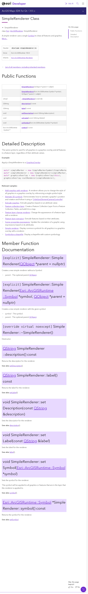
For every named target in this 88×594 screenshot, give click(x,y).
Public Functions (76, 31)
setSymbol (26, 123)
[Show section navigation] (83, 11)
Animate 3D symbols (13, 196)
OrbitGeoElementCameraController (48, 199)
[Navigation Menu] (83, 589)
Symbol (31, 35)
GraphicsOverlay (33, 162)
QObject (27, 264)
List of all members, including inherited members (25, 67)
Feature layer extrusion (14, 218)
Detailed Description (74, 35)
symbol (24, 127)
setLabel (25, 118)
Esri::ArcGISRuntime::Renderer (22, 57)
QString (9, 348)
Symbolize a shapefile (14, 234)
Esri (7, 31)
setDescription (27, 113)
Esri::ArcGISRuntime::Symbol (41, 468)
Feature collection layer (14, 206)
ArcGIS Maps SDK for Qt (14, 11)
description (26, 103)
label (23, 108)
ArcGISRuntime (16, 31)
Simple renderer (12, 228)
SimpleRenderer (28, 87)
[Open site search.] (77, 3)
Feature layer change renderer (17, 212)
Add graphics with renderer (16, 190)
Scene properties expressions (17, 222)
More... (4, 38)
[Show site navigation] (83, 3)
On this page (73, 27)
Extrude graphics (12, 203)
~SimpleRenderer (28, 99)
